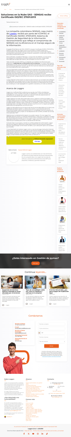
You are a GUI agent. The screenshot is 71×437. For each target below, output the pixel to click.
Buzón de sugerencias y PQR (57, 393)
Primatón (28, 418)
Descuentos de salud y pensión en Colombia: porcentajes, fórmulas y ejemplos (61, 90)
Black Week (29, 419)
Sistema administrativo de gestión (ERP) (34, 383)
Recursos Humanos (61, 54)
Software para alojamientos (32, 387)
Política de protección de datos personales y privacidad (48, 430)
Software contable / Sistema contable (35, 394)
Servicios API (29, 405)
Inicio (5, 9)
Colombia (9, 416)
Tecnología (61, 61)
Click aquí (35, 263)
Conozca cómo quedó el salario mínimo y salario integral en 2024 (62, 104)
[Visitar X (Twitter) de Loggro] (28, 434)
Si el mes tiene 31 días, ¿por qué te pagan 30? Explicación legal (62, 158)
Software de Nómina (31, 385)
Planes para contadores (31, 413)
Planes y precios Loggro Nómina (34, 411)
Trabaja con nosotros (31, 415)
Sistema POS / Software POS (33, 389)
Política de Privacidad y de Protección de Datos (51, 356)
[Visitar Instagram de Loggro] (38, 434)
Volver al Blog (64, 16)
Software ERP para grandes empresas (35, 390)
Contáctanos (29, 414)
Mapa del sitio (28, 430)
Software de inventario (31, 395)
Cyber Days (28, 420)
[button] (39, 332)
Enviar (51, 346)
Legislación (61, 51)
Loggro (13, 33)
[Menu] (69, 5)
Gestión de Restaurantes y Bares (62, 47)
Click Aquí (37, 141)
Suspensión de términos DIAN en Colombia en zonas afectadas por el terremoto (62, 128)
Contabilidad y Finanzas (62, 32)
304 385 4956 (18, 336)
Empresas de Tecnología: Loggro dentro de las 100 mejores (62, 77)
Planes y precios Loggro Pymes (33, 409)
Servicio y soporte (57, 391)
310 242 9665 (18, 341)
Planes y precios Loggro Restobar (34, 410)
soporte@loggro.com (20, 333)
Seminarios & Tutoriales (62, 58)
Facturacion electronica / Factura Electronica (34, 392)
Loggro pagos (29, 406)
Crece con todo (29, 403)
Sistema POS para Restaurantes (33, 386)
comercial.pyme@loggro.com (23, 328)
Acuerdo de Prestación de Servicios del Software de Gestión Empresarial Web (35, 426)
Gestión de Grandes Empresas (61, 37)
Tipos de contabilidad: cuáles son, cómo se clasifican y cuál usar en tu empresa (62, 143)
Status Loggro (29, 404)
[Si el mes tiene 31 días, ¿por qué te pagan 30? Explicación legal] (59, 288)
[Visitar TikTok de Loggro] (47, 434)
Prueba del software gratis (32, 416)
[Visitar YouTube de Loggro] (33, 434)
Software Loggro (30, 408)
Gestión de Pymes (61, 42)
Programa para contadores (32, 396)
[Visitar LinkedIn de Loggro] (42, 434)
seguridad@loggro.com (15, 410)
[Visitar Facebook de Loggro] (24, 434)
